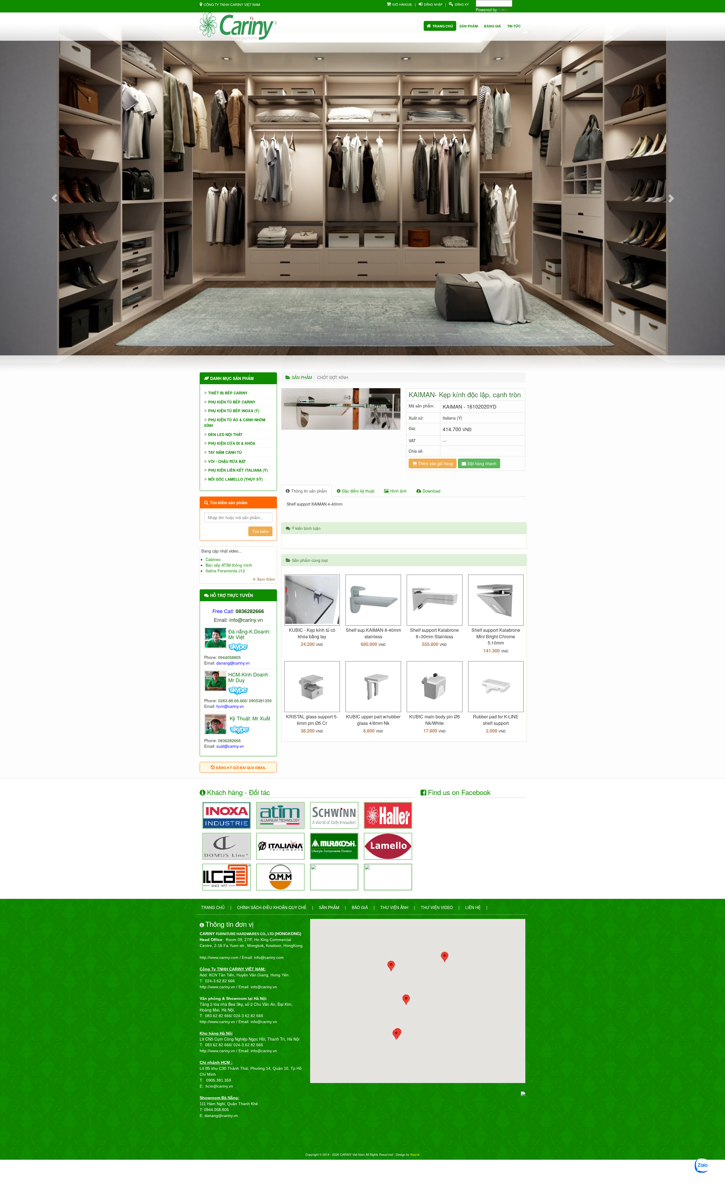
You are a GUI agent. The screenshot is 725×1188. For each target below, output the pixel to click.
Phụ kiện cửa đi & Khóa (231, 443)
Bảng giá (492, 26)
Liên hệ (473, 907)
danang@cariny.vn (233, 663)
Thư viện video (437, 907)
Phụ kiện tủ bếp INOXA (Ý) (233, 410)
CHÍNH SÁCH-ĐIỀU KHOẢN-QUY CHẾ (271, 907)
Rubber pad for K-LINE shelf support (496, 719)
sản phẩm (468, 26)
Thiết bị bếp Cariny (228, 393)
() (402, 4)
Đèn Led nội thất (225, 434)
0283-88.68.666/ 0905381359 (245, 700)
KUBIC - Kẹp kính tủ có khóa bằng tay (312, 633)
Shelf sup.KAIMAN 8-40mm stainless (373, 633)
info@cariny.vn (246, 619)
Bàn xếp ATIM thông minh (229, 565)
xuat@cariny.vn (230, 746)
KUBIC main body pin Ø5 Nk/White (434, 719)
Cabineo (213, 559)
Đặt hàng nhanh (482, 463)
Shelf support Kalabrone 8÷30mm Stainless (434, 633)
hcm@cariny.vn (230, 706)
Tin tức (514, 26)
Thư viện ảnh (394, 907)
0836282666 (229, 740)
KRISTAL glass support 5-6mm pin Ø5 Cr (312, 719)
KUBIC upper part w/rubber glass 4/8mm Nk (373, 719)
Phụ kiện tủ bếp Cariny (231, 402)
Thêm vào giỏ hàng (435, 463)
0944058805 (229, 657)
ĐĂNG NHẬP (433, 4)
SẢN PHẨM (302, 377)
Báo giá (360, 907)
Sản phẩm (329, 907)
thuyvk (415, 1154)
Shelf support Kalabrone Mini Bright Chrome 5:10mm (496, 636)
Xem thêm (266, 579)
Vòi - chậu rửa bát (227, 461)
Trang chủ (442, 26)
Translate (517, 9)
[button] (54, 198)
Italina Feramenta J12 (225, 570)
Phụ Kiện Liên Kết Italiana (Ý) (238, 470)
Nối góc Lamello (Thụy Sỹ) (235, 479)
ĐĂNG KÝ (462, 4)
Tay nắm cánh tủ (225, 452)
